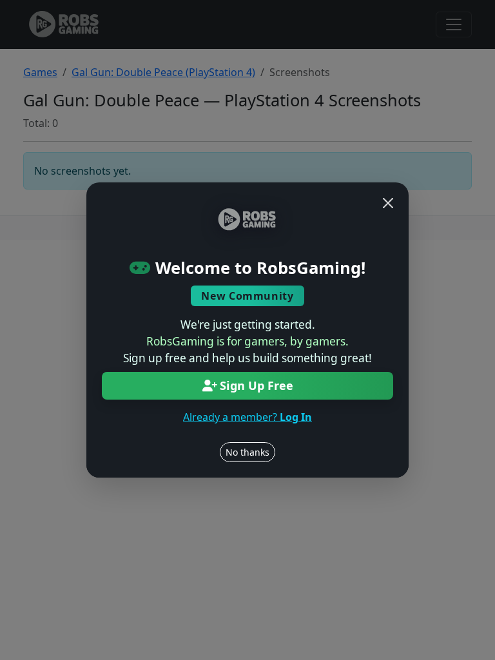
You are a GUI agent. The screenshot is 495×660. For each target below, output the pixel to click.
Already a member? (247, 417)
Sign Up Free (256, 385)
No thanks (247, 452)
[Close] (388, 203)
